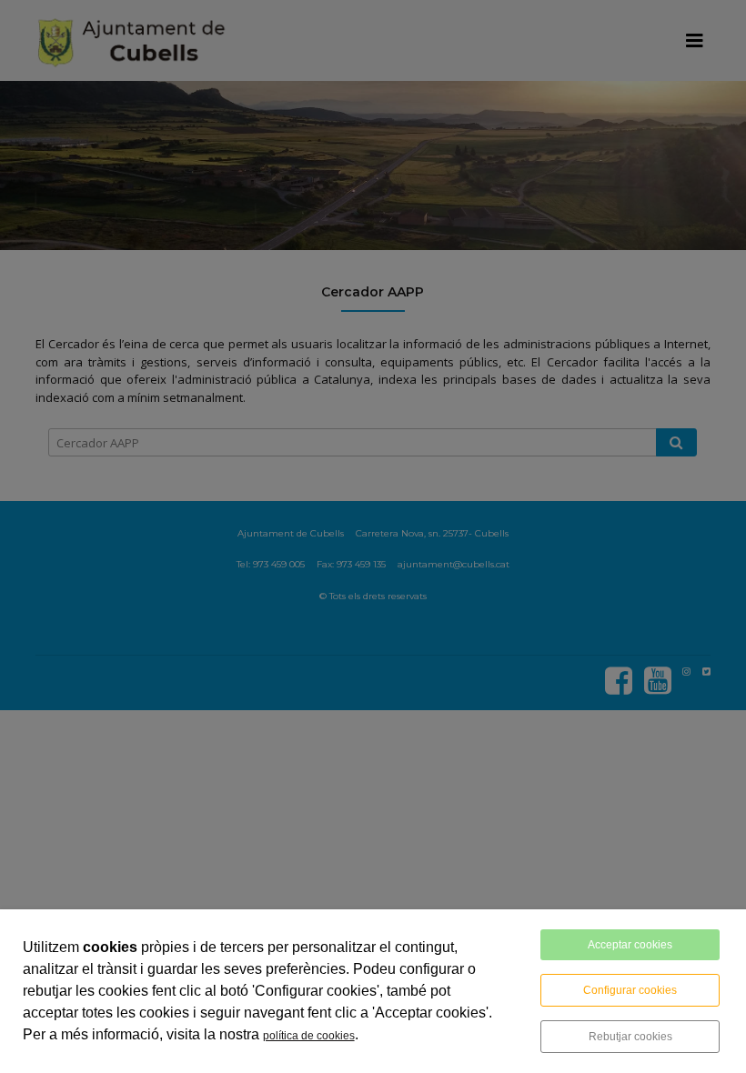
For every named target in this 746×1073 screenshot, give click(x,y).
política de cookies (309, 1035)
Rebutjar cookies (630, 1036)
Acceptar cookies (630, 944)
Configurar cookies (630, 990)
